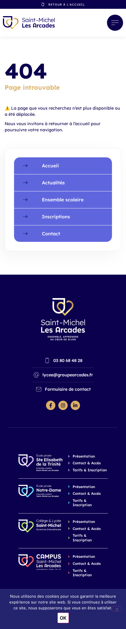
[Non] (117, 608)
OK (63, 618)
